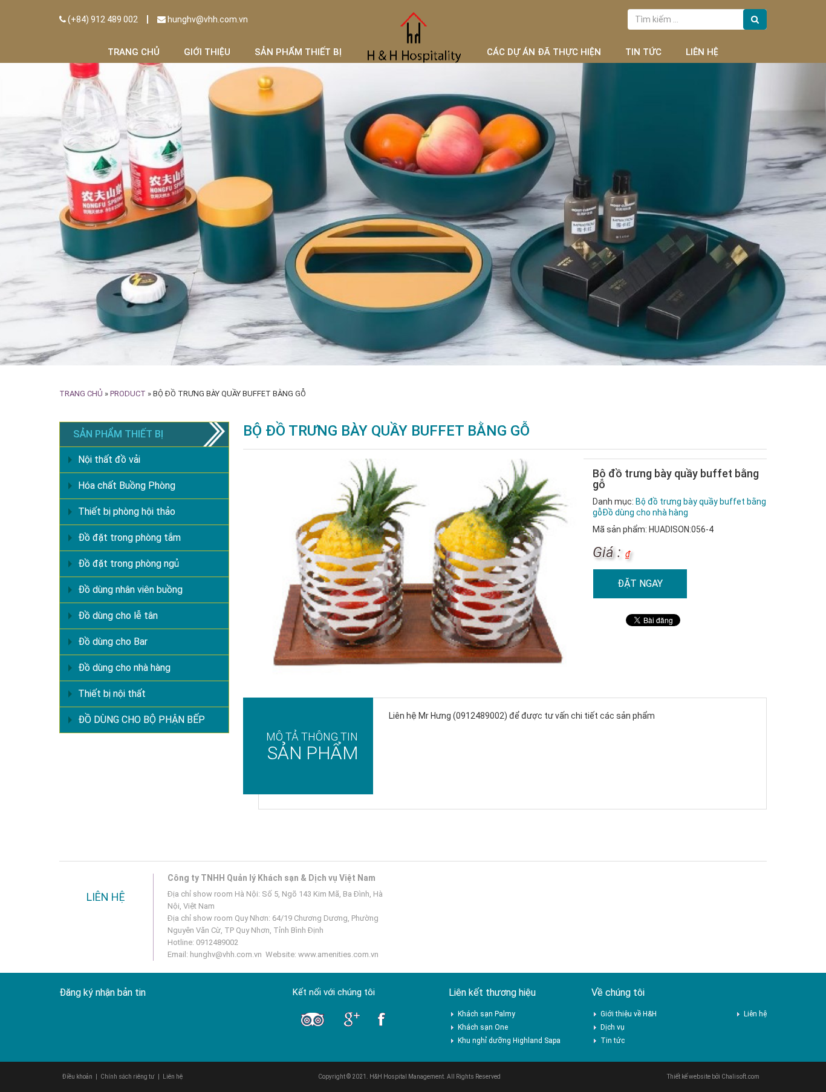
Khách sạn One (483, 1027)
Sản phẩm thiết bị (298, 52)
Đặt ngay (640, 583)
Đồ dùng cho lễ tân (118, 615)
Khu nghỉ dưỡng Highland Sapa (509, 1040)
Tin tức (643, 52)
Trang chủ (134, 52)
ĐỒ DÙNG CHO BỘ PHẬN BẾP (141, 719)
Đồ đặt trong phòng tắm (129, 537)
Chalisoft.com (740, 1076)
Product (128, 393)
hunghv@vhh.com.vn (207, 19)
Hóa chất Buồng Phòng (126, 485)
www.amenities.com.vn (338, 954)
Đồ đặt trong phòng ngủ (128, 563)
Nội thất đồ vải (109, 459)
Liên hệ (702, 52)
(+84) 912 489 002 (102, 19)
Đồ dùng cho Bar (113, 641)
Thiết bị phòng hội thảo (126, 511)
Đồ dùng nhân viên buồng (130, 589)
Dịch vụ (612, 1027)
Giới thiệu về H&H (628, 1014)
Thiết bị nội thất (112, 693)
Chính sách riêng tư (127, 1076)
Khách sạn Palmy (486, 1014)
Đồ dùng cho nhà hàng (645, 512)
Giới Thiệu (207, 52)
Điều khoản (77, 1076)
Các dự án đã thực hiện (544, 52)
